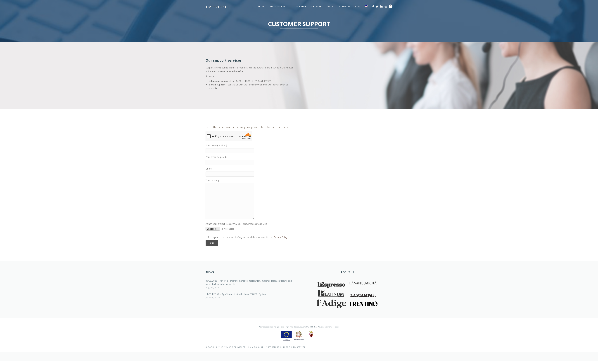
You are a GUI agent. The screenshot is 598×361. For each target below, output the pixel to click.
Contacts (344, 6)
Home (261, 6)
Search (390, 6)
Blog (357, 6)
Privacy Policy (280, 237)
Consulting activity (280, 6)
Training (301, 6)
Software (315, 6)
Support (330, 6)
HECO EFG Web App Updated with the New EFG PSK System (236, 294)
